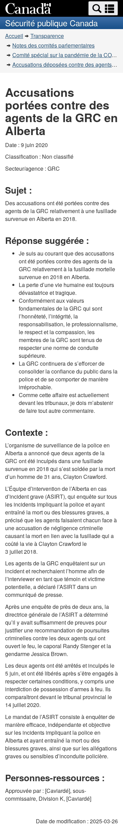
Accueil (14, 36)
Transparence (47, 36)
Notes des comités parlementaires (53, 45)
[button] (103, 8)
